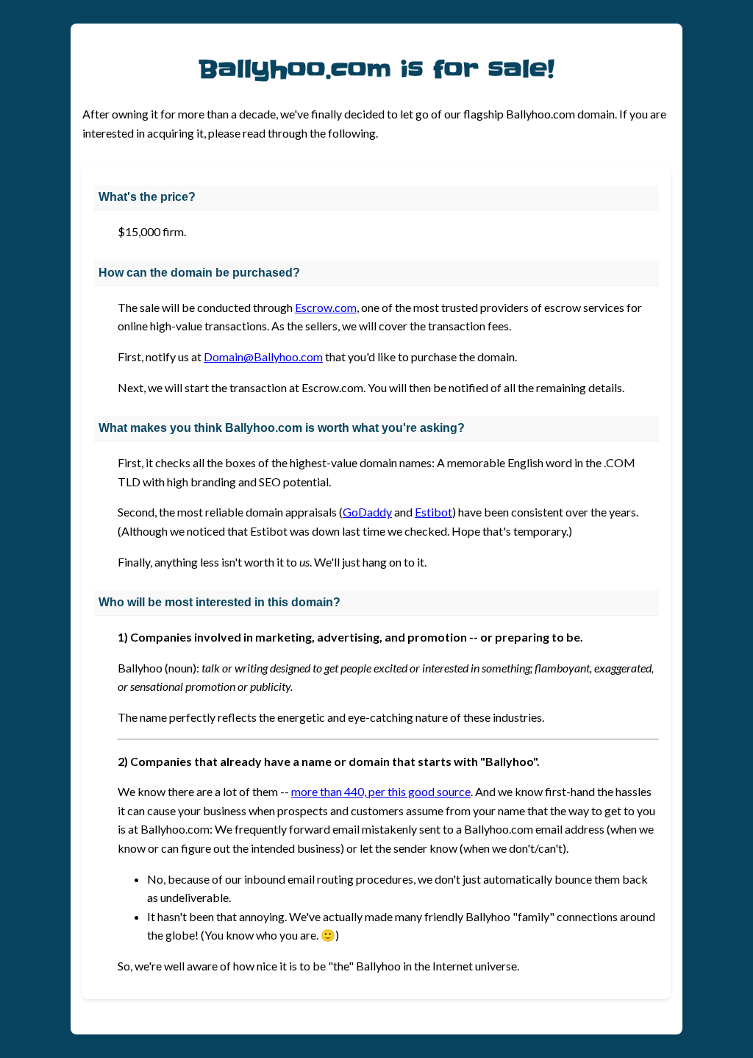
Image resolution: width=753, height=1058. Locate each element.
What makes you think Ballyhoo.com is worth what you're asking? (282, 428)
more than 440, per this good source (381, 791)
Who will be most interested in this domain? (219, 602)
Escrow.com (326, 307)
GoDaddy (367, 512)
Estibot (433, 512)
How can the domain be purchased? (199, 272)
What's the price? (147, 197)
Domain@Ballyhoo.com (263, 356)
